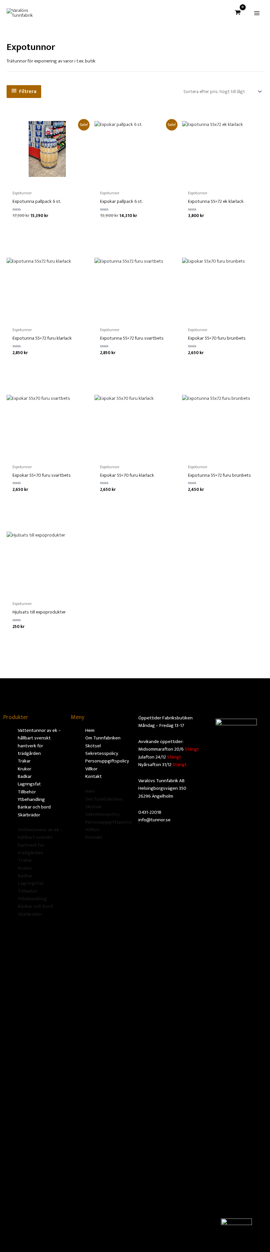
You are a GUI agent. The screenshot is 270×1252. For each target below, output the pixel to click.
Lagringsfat (29, 784)
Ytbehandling (31, 800)
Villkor (91, 769)
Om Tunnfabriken (103, 738)
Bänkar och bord (34, 807)
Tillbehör (27, 792)
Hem (89, 730)
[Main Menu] (256, 13)
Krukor (24, 769)
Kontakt (93, 777)
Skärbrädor (29, 815)
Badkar (25, 777)
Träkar (24, 761)
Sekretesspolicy (101, 754)
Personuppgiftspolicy (107, 761)
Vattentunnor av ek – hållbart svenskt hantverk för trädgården (39, 742)
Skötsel (93, 746)
